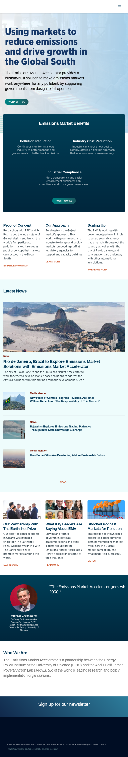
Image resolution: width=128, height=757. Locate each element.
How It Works (64, 201)
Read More (53, 565)
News (63, 482)
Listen (92, 561)
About (96, 744)
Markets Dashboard (66, 744)
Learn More (53, 261)
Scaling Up (96, 225)
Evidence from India (16, 265)
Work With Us (16, 102)
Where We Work (98, 269)
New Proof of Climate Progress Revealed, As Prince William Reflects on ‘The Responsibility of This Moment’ (65, 399)
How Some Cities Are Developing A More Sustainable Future (67, 455)
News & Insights (84, 744)
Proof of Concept (17, 225)
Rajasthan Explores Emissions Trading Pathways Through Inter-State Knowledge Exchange (60, 428)
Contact (104, 744)
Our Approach (57, 225)
